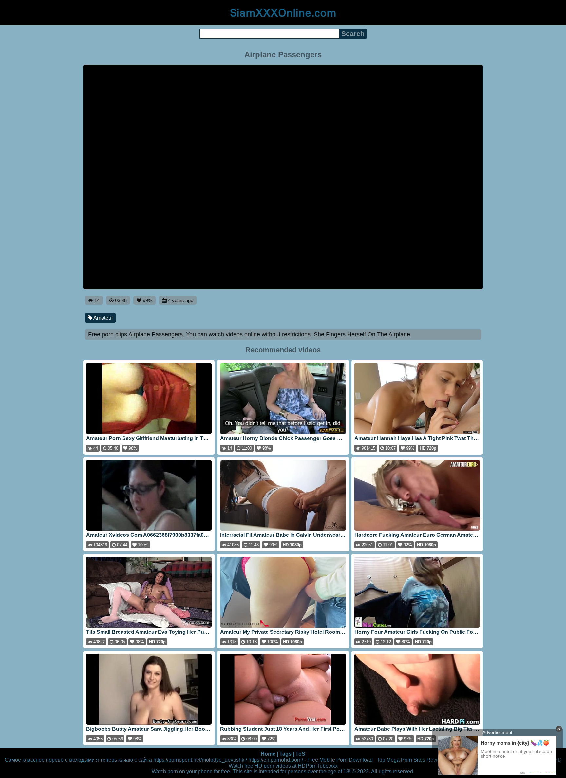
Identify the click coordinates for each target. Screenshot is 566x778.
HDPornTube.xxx (318, 765)
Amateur (102, 318)
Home (268, 754)
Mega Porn (399, 760)
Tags (285, 754)
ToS (300, 754)
